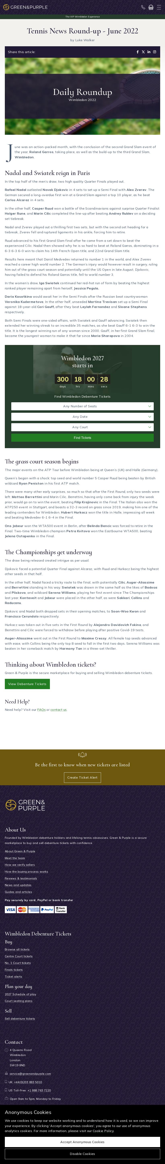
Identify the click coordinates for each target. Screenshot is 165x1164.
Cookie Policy (103, 1131)
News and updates (18, 885)
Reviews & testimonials (21, 878)
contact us (59, 710)
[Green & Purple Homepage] (25, 7)
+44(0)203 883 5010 (28, 1082)
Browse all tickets (17, 949)
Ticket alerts (13, 976)
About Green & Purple (20, 851)
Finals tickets (14, 970)
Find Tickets (82, 437)
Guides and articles (18, 892)
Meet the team (15, 858)
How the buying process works (26, 871)
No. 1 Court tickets (18, 963)
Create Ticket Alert (82, 777)
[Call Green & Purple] (143, 7)
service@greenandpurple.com (30, 1073)
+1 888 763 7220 (39, 1090)
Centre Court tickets (19, 956)
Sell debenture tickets (20, 1018)
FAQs (41, 710)
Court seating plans (18, 1001)
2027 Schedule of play (20, 994)
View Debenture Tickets (27, 684)
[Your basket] (151, 7)
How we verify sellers (20, 865)
